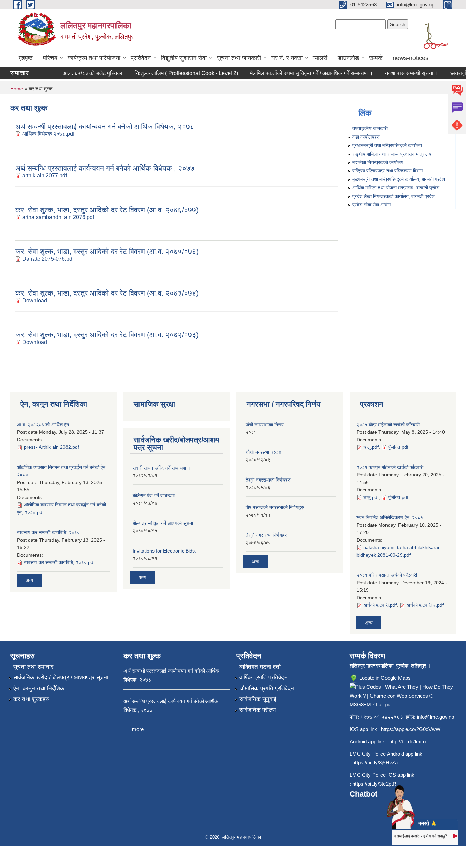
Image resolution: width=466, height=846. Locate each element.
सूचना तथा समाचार (33, 667)
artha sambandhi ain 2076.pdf (58, 217)
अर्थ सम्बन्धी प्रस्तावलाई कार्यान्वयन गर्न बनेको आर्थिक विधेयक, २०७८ (104, 126)
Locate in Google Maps (384, 678)
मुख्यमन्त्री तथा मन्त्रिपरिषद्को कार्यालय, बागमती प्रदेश (398, 179)
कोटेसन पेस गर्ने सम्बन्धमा (154, 495)
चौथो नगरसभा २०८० (263, 452)
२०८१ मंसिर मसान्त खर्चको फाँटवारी (386, 575)
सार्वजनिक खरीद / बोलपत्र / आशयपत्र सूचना (60, 677)
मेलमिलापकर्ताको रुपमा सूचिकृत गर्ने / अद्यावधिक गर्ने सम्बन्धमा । (305, 73)
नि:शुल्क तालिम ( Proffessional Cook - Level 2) (180, 73)
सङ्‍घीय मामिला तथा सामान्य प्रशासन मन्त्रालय (391, 154)
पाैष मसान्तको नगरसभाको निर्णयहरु (275, 507)
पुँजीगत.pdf (398, 447)
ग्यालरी (320, 58)
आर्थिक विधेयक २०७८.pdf (48, 134)
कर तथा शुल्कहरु (31, 699)
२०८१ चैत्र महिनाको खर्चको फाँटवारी (388, 424)
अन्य (29, 580)
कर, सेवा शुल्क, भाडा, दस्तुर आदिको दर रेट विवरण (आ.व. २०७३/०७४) (107, 293)
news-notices (410, 58)
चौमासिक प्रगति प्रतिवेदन (266, 688)
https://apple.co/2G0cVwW (410, 729)
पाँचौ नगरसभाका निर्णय (265, 424)
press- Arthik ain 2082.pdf (51, 447)
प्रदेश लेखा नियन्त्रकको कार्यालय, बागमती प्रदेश (393, 196)
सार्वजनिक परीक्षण (257, 710)
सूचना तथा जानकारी (239, 58)
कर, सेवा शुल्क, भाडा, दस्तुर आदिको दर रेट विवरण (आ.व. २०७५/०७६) (107, 251)
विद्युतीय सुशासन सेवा (184, 58)
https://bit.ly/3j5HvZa (375, 762)
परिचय (50, 58)
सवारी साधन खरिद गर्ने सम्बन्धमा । (161, 468)
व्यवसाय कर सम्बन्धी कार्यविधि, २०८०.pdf (59, 562)
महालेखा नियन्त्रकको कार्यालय (377, 162)
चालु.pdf (371, 447)
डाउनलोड (348, 58)
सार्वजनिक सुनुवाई (257, 699)
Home (16, 88)
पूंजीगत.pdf (398, 497)
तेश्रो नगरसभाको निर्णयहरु (268, 480)
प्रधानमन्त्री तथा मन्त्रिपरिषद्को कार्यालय (387, 145)
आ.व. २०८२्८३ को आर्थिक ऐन (43, 424)
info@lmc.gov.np (435, 717)
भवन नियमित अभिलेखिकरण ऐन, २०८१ (389, 517)
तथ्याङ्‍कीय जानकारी (370, 128)
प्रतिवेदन (141, 58)
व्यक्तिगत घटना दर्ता (260, 667)
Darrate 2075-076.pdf (48, 259)
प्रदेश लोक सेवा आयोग (371, 204)
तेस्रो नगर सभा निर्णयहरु (267, 535)
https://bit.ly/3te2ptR (374, 784)
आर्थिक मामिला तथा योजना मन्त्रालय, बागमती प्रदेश (395, 187)
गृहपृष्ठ (26, 58)
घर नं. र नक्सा (287, 58)
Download (34, 300)
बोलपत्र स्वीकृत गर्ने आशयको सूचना (163, 523)
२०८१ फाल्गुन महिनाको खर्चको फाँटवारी (389, 467)
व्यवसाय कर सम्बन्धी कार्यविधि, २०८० (48, 532)
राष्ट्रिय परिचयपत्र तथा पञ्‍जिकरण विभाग (387, 170)
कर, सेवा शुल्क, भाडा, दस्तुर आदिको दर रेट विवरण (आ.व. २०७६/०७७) (107, 210)
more (138, 729)
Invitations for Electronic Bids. (164, 551)
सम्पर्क (375, 58)
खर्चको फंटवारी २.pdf (425, 605)
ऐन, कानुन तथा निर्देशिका (39, 688)
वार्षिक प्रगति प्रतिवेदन (263, 677)
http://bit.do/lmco (407, 741)
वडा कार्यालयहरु (366, 137)
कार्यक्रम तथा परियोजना (94, 58)
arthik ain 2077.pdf (44, 175)
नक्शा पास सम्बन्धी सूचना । (405, 73)
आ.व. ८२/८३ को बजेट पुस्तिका (86, 73)
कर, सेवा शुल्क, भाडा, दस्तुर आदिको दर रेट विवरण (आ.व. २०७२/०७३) (107, 335)
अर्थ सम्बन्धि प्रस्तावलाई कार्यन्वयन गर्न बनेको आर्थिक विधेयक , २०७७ (104, 168)
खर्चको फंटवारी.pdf (380, 605)
